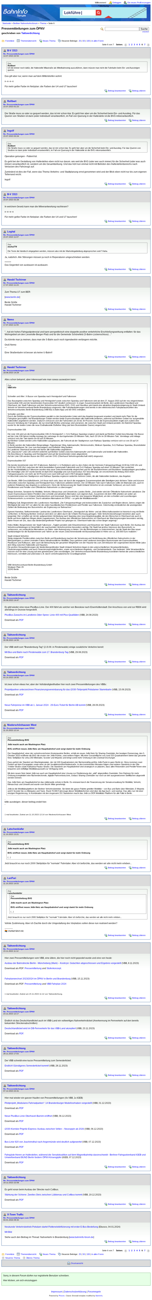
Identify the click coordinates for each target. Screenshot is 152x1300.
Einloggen (117, 2)
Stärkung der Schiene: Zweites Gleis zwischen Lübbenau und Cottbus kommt (43, 1194)
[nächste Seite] (148, 44)
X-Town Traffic (15, 1214)
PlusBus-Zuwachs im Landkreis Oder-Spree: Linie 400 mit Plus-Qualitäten (42, 615)
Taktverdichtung (30, 33)
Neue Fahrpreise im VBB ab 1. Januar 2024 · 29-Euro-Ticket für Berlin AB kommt (45, 705)
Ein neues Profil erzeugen (139, 2)
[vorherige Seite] (125, 44)
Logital (11, 231)
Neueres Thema (12, 1258)
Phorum (62, 1296)
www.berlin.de (12, 297)
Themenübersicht (28, 41)
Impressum (56, 1291)
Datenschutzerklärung (75, 1291)
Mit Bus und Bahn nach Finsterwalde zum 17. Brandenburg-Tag (36, 652)
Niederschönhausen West (21, 725)
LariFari (11, 878)
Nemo (10, 319)
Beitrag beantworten (117, 91)
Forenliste (9, 41)
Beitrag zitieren (139, 91)
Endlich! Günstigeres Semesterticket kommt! (27, 1065)
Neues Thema (49, 41)
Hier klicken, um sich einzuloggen (20, 1280)
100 (88, 41)
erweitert (145, 32)
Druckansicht (77, 1263)
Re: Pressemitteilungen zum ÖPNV (19, 54)
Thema (43, 23)
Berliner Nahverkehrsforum (25, 23)
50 (84, 41)
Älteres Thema (32, 1258)
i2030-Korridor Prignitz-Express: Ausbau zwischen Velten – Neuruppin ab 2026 (44, 1129)
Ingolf (10, 130)
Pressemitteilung (33, 968)
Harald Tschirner (16, 279)
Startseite (6, 23)
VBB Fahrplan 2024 (56, 984)
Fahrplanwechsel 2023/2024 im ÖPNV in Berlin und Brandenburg (38, 978)
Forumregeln (94, 1291)
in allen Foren (98, 41)
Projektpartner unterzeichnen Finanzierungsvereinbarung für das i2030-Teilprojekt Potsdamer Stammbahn (58, 689)
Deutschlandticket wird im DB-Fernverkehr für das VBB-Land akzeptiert (40, 1028)
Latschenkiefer (15, 829)
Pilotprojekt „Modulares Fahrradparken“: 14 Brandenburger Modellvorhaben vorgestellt (48, 1103)
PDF (21, 620)
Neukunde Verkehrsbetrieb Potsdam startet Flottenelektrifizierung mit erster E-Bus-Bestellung (51, 1227)
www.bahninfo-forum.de (81, 1237)
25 (80, 41)
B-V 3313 (12, 50)
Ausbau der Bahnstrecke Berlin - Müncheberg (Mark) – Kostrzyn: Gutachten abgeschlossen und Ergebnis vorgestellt (63, 963)
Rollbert (11, 101)
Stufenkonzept (54, 968)
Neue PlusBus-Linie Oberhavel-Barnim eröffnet (28, 1116)
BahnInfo (99, 1296)
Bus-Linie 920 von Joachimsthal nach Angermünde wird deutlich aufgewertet (43, 1142)
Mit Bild (8, 1232)
